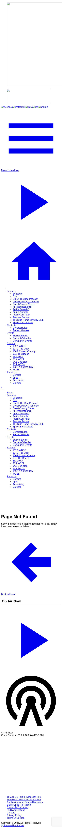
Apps (15, 377)
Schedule (17, 293)
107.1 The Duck (21, 348)
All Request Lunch (22, 307)
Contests (11, 325)
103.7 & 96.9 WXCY (23, 367)
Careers (17, 382)
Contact (17, 375)
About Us (11, 372)
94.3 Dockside (20, 362)
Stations (11, 343)
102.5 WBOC (19, 346)
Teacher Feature (21, 317)
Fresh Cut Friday (21, 314)
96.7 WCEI (18, 359)
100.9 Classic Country (24, 351)
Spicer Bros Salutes (23, 322)
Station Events (20, 335)
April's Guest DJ (21, 309)
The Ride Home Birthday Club (28, 320)
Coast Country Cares (23, 304)
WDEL (16, 369)
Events (10, 333)
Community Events (22, 341)
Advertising (18, 380)
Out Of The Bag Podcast (25, 299)
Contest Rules (20, 328)
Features (11, 291)
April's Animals (20, 312)
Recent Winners (21, 330)
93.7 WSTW (19, 364)
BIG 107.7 (18, 356)
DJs (15, 296)
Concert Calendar (22, 338)
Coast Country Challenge (26, 301)
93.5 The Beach (21, 354)
